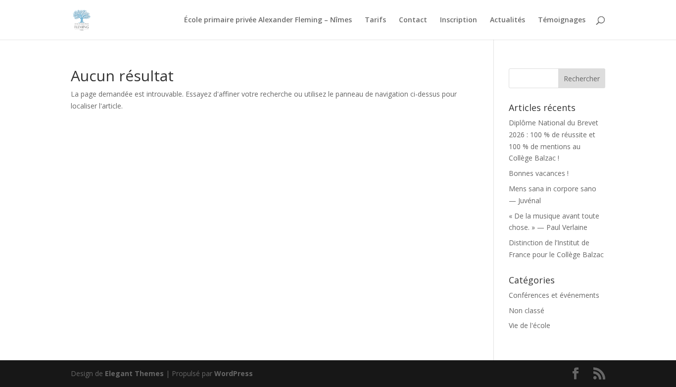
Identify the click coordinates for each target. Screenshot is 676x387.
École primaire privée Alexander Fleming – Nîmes (268, 20)
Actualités (507, 20)
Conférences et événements (554, 295)
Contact (413, 20)
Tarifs (375, 20)
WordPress (233, 373)
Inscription (458, 20)
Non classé (526, 310)
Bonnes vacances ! (539, 173)
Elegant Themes (134, 373)
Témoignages (561, 20)
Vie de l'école (529, 325)
